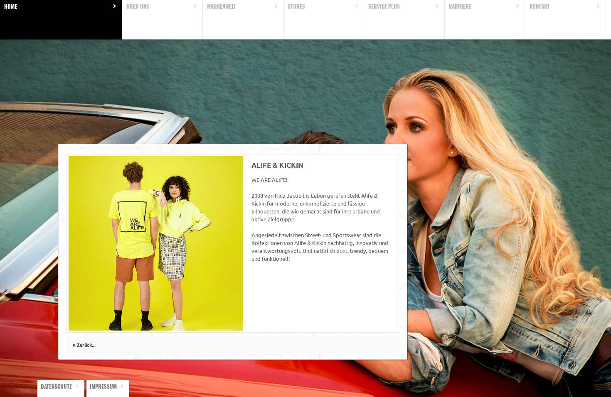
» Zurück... (84, 344)
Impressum (103, 386)
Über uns (137, 6)
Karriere (460, 6)
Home (10, 6)
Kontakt (539, 6)
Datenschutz (56, 386)
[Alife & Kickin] (156, 328)
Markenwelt (221, 6)
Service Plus (384, 6)
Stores (296, 6)
